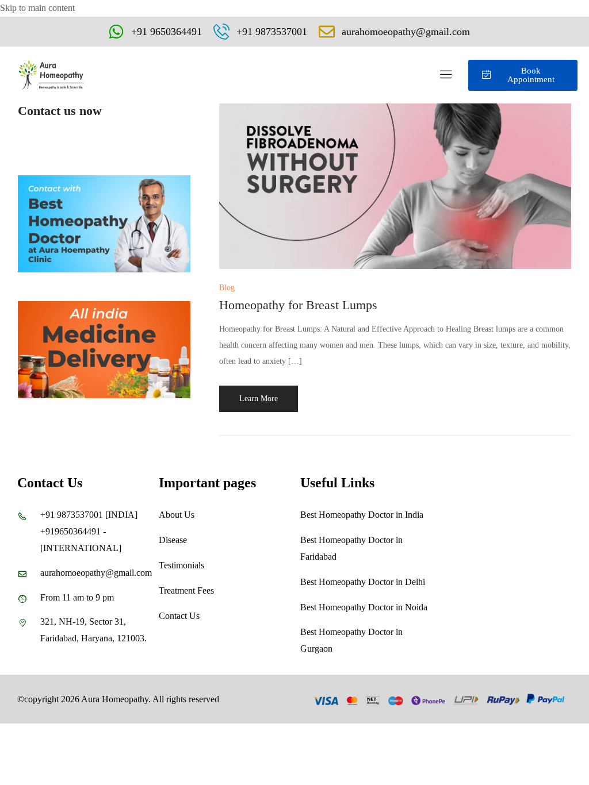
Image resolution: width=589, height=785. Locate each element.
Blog (227, 287)
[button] (445, 74)
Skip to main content (37, 8)
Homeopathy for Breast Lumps (298, 305)
